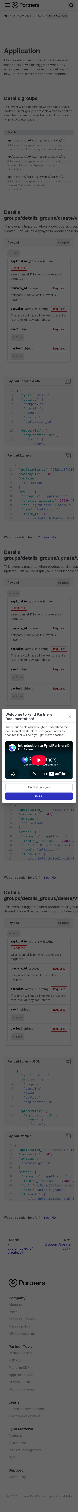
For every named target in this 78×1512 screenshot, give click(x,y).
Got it (39, 796)
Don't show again (39, 787)
